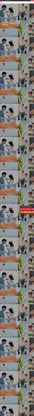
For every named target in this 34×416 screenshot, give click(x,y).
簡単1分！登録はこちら (27, 209)
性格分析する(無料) (27, 212)
